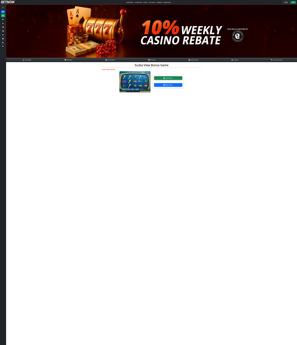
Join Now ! (169, 78)
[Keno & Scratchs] (3, 46)
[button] (285, 2)
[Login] (3, 11)
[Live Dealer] (3, 23)
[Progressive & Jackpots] (3, 42)
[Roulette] (3, 34)
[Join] (3, 15)
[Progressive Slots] (3, 38)
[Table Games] (3, 30)
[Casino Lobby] (3, 19)
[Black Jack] (3, 27)
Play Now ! (169, 85)
